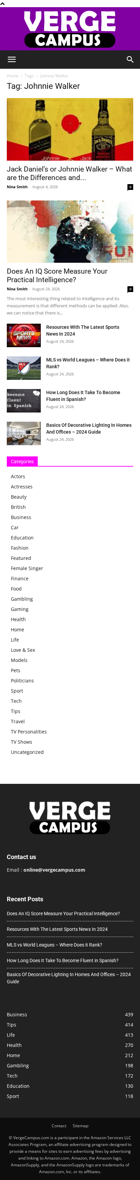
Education (22, 537)
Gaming (20, 609)
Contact (59, 1126)
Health (18, 619)
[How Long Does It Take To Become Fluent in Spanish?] (24, 401)
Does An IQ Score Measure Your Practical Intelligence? (57, 275)
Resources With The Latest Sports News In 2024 (57, 929)
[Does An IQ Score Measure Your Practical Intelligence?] (70, 231)
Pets (15, 670)
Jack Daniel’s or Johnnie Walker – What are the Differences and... (69, 173)
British (18, 507)
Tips (15, 711)
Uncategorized (27, 752)
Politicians (22, 680)
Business (21, 517)
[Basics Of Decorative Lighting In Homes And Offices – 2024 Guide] (24, 433)
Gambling (22, 599)
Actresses (22, 486)
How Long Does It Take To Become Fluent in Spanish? (63, 960)
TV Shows (21, 742)
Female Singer (27, 568)
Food (16, 588)
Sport (17, 691)
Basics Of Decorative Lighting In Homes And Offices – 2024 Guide (69, 978)
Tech (16, 701)
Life (15, 639)
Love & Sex (23, 650)
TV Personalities (29, 731)
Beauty (19, 497)
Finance (20, 578)
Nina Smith (17, 186)
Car (15, 527)
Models (19, 660)
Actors (18, 476)
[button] (11, 59)
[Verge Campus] (70, 28)
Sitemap (80, 1126)
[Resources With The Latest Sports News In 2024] (24, 335)
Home (12, 76)
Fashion (20, 548)
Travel (18, 721)
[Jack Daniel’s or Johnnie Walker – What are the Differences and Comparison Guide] (70, 129)
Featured (21, 558)
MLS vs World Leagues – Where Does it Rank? (54, 945)
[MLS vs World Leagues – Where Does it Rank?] (24, 368)
